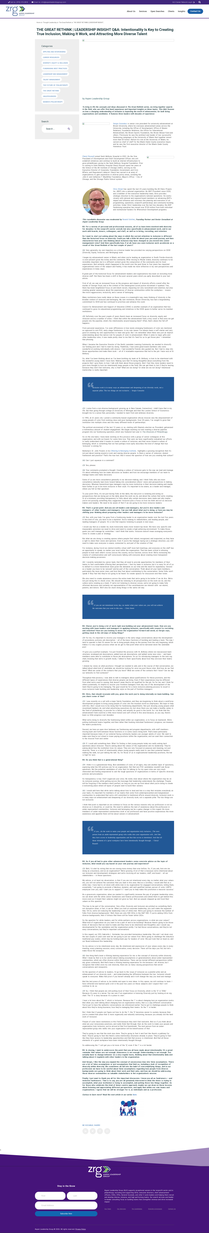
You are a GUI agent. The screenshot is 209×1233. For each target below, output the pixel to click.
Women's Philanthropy (53, 102)
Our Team (107, 1209)
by (95, 98)
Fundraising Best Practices (55, 68)
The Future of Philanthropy (55, 85)
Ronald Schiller (128, 219)
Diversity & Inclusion (155, 1209)
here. (135, 1095)
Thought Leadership (50, 22)
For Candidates (137, 1209)
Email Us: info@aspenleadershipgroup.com (49, 2)
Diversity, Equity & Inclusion (55, 63)
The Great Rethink (65, 22)
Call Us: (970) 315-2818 (19, 2)
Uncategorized (49, 96)
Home (39, 22)
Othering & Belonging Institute (123, 451)
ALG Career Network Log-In (183, 2)
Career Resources (51, 57)
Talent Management (51, 79)
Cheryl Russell (88, 156)
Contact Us (172, 1209)
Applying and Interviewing (54, 52)
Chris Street (118, 189)
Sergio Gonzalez (120, 124)
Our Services (121, 1209)
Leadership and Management (55, 74)
